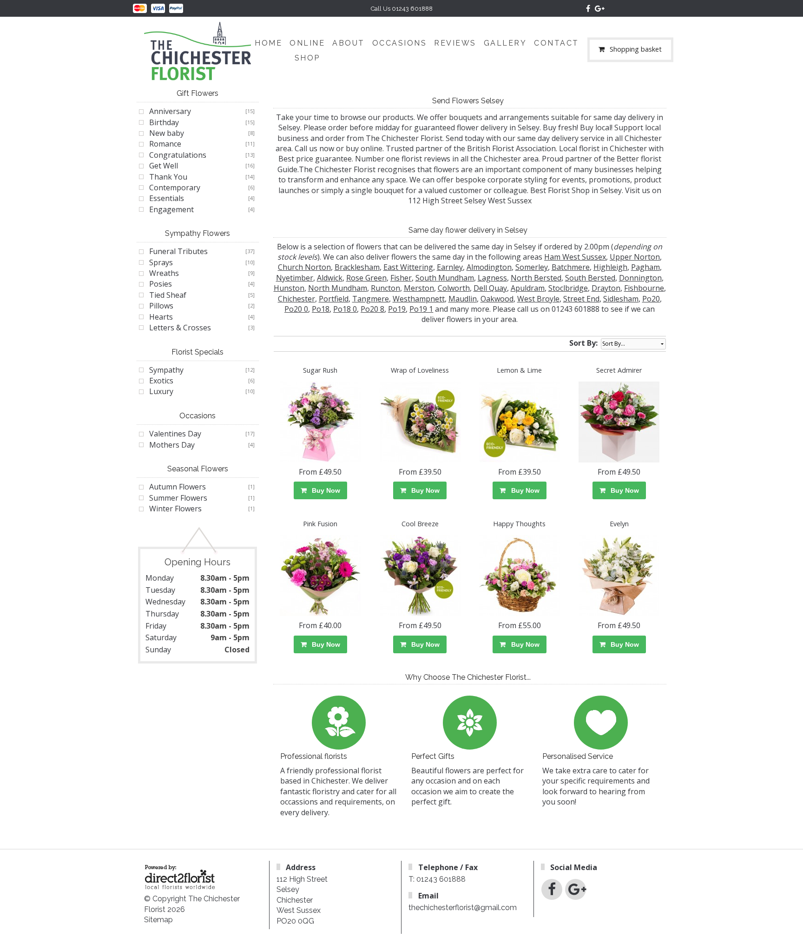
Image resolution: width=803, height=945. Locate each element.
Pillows (161, 306)
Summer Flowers (178, 498)
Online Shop (307, 50)
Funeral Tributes (178, 251)
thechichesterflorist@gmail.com (462, 907)
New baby (166, 133)
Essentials (166, 198)
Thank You (168, 177)
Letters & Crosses (180, 327)
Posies (160, 284)
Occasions (399, 43)
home (268, 43)
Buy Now (324, 490)
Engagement (171, 209)
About (348, 43)
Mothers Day (172, 445)
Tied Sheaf (167, 295)
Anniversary (170, 111)
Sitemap (158, 919)
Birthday (164, 122)
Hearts (161, 317)
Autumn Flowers (177, 487)
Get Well (163, 166)
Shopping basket (636, 49)
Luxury (161, 391)
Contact (556, 43)
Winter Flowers (175, 508)
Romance (165, 144)
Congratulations (177, 155)
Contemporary (174, 187)
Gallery (505, 43)
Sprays (161, 262)
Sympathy (166, 370)
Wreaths (164, 273)
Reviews (455, 43)
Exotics (161, 380)
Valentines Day (175, 434)
